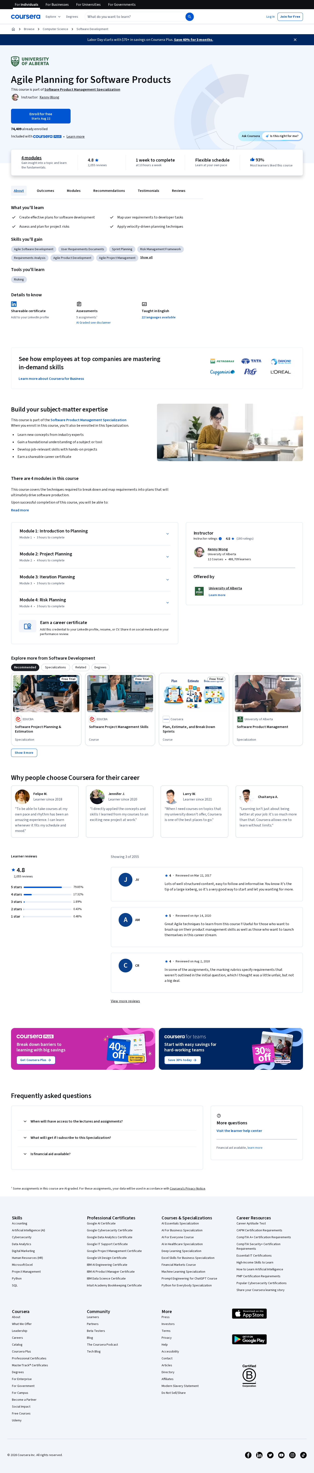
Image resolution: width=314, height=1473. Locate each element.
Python (17, 1278)
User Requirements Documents (82, 249)
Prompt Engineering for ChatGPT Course (189, 1278)
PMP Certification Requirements (258, 1276)
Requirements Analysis (30, 258)
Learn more (75, 136)
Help (165, 1344)
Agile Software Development (33, 249)
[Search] (190, 17)
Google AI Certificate (101, 1223)
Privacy (167, 1338)
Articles (167, 1365)
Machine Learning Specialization (183, 1271)
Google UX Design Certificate (107, 1258)
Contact (167, 1358)
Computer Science (55, 29)
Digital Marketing (23, 1251)
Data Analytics (21, 1244)
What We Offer (22, 1324)
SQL (14, 1285)
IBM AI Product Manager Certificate (111, 1271)
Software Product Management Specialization (88, 420)
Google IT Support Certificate (107, 1244)
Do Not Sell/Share (174, 1393)
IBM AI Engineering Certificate (107, 1265)
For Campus (20, 1393)
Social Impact (21, 1406)
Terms (166, 1331)
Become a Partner (24, 1399)
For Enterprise (22, 1379)
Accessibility (170, 1351)
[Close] (295, 40)
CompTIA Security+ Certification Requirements (258, 1246)
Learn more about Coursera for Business (51, 378)
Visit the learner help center (239, 1130)
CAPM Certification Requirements (259, 1230)
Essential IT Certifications (254, 1255)
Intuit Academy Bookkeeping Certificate (114, 1285)
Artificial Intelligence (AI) (28, 1230)
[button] (72, 17)
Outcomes (45, 190)
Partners (93, 1324)
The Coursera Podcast (102, 1344)
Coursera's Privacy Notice (187, 1188)
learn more (255, 1147)
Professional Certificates (29, 1358)
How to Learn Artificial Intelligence (260, 1269)
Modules (73, 190)
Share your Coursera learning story (261, 1290)
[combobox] (130, 16)
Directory (168, 1372)
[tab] (25, 667)
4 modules (31, 158)
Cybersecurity (21, 1237)
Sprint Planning (122, 249)
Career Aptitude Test (251, 1223)
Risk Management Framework (160, 249)
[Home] (13, 29)
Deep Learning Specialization (181, 1251)
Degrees (18, 1372)
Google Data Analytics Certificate (109, 1237)
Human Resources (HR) (27, 1258)
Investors (168, 1324)
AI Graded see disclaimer (93, 322)
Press (166, 1317)
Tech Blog (94, 1351)
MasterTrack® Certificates (30, 1365)
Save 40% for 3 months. (193, 39)
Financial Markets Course (179, 1265)
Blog (90, 1338)
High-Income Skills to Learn (255, 1262)
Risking (19, 279)
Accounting (19, 1223)
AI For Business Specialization (182, 1230)
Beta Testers (96, 1331)
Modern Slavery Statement (180, 1386)
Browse (29, 29)
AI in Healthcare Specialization (182, 1244)
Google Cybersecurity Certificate (110, 1230)
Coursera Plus (21, 1351)
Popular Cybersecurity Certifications (262, 1283)
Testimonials (148, 190)
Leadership (19, 1331)
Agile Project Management (117, 258)
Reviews (178, 190)
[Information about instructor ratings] (220, 538)
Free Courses (21, 1413)
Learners (93, 1317)
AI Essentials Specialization (180, 1223)
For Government (23, 1386)
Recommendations (109, 190)
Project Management (26, 1271)
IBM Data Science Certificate (106, 1278)
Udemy (17, 1420)
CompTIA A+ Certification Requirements (264, 1237)
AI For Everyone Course (178, 1237)
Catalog (17, 1344)
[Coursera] (25, 16)
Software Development (92, 29)
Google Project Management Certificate (114, 1251)
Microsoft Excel (22, 1265)
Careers (17, 1338)
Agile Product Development (72, 258)
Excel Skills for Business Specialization (188, 1258)
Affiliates (168, 1379)
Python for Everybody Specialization (187, 1285)
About (19, 190)
